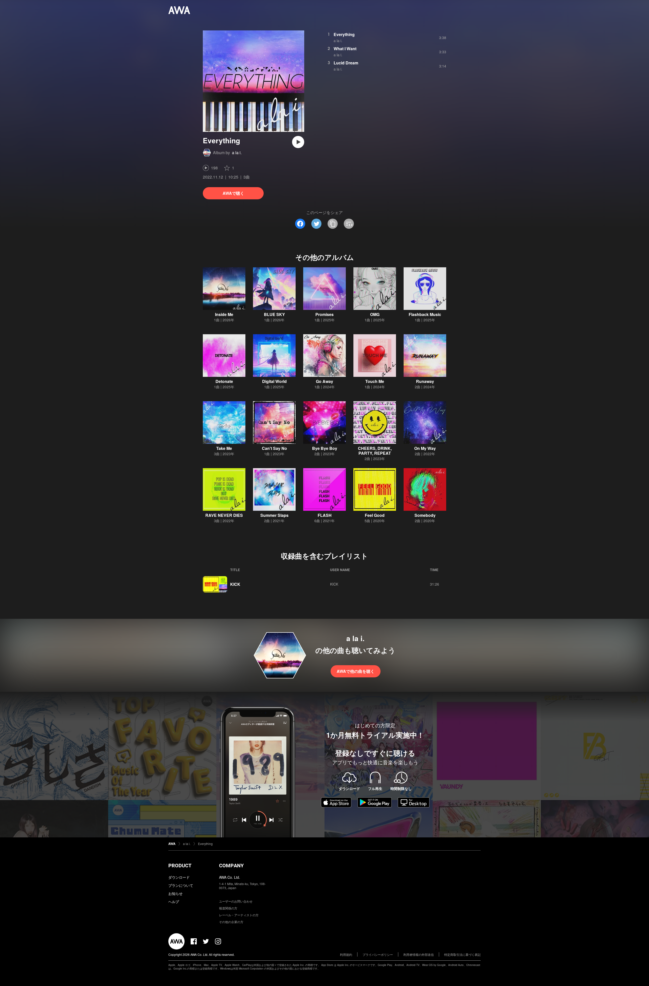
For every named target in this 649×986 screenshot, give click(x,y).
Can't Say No (274, 448)
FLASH (325, 515)
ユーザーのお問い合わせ (236, 901)
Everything (344, 34)
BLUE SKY (274, 314)
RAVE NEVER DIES (224, 515)
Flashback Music (425, 314)
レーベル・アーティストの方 (239, 915)
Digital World (274, 381)
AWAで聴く (233, 193)
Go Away (324, 381)
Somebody (425, 515)
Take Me (224, 448)
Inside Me (224, 314)
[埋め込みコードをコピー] (349, 224)
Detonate (224, 381)
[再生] (298, 142)
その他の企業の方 (231, 922)
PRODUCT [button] (179, 865)
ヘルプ (173, 901)
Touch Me (374, 381)
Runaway (425, 381)
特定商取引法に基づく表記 (462, 954)
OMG (375, 314)
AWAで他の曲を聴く (355, 671)
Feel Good (375, 515)
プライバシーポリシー (378, 954)
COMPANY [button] (231, 865)
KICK (235, 584)
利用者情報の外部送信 (418, 954)
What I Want (345, 48)
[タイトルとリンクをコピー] (333, 224)
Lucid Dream (346, 63)
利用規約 (346, 954)
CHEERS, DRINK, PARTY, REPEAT (375, 450)
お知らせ (175, 893)
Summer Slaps (274, 515)
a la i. (237, 152)
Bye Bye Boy (324, 448)
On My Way (425, 448)
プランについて (180, 885)
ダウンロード (179, 877)
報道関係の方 (228, 908)
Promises (324, 314)
